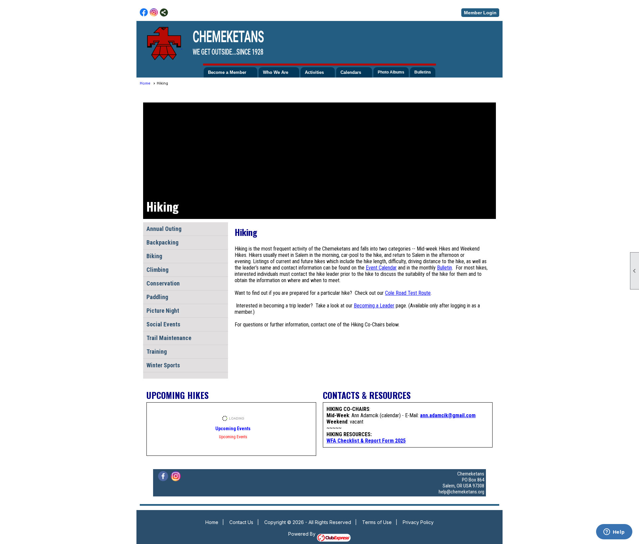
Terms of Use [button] (377, 522)
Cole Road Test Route (408, 293)
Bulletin (444, 268)
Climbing (157, 269)
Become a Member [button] (227, 72)
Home (145, 83)
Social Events (163, 324)
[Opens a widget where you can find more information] (614, 532)
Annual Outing (163, 228)
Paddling (157, 296)
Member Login (480, 12)
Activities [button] (314, 72)
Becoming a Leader (374, 305)
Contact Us (241, 522)
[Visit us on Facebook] (144, 12)
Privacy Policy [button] (418, 522)
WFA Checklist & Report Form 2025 (366, 441)
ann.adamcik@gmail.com (448, 415)
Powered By (302, 534)
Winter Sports (163, 365)
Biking (154, 256)
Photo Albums (391, 72)
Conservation (163, 283)
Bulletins (422, 72)
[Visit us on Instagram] (154, 12)
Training (156, 351)
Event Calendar (381, 268)
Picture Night (162, 310)
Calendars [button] (350, 72)
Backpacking (162, 242)
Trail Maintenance (168, 337)
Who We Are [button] (275, 72)
